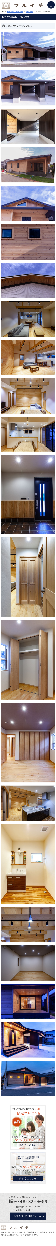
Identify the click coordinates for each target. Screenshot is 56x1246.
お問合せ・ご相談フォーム (28, 1216)
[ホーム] (2, 11)
